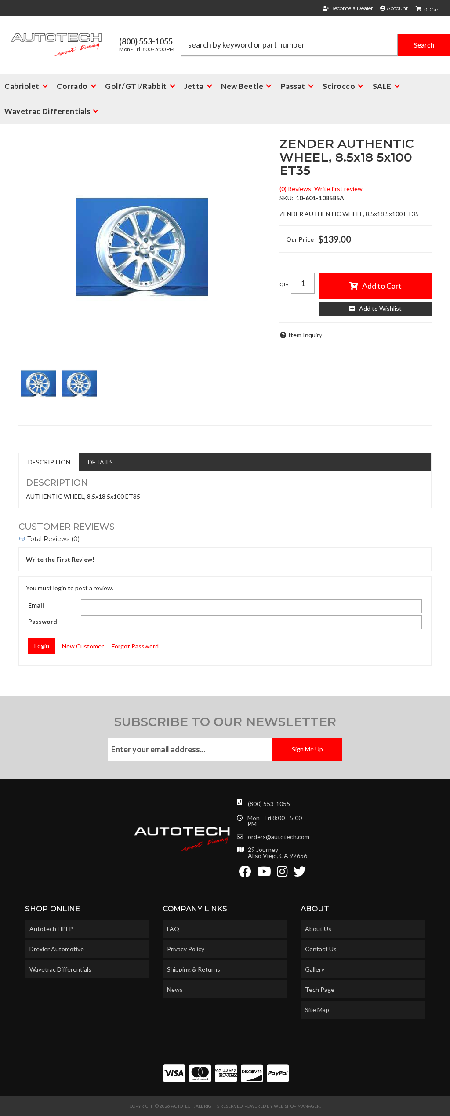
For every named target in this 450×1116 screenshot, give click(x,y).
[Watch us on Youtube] (264, 873)
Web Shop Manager (297, 1106)
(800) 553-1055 (269, 803)
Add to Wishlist (380, 308)
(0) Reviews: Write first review (321, 188)
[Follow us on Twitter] (300, 873)
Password (42, 621)
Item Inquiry (305, 335)
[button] (315, 45)
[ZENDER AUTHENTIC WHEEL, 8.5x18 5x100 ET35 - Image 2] (79, 383)
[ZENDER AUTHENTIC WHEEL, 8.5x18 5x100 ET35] (142, 247)
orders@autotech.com (278, 837)
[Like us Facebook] (245, 873)
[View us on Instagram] (282, 873)
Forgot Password (135, 646)
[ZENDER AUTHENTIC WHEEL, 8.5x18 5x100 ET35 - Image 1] (38, 383)
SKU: (286, 198)
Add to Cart (382, 286)
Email (36, 605)
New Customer (83, 646)
